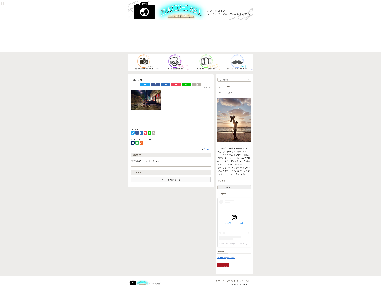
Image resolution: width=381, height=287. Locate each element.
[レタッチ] (174, 62)
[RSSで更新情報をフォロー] (141, 143)
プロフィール (220, 281)
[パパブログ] (237, 62)
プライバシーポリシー (244, 281)
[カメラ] (143, 62)
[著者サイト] (133, 143)
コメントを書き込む (171, 179)
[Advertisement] (190, 38)
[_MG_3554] (165, 84)
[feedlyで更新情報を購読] (137, 143)
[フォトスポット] (206, 62)
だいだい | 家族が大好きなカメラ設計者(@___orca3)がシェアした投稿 (241, 244)
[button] (249, 80)
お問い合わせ (231, 281)
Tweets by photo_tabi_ (226, 258)
